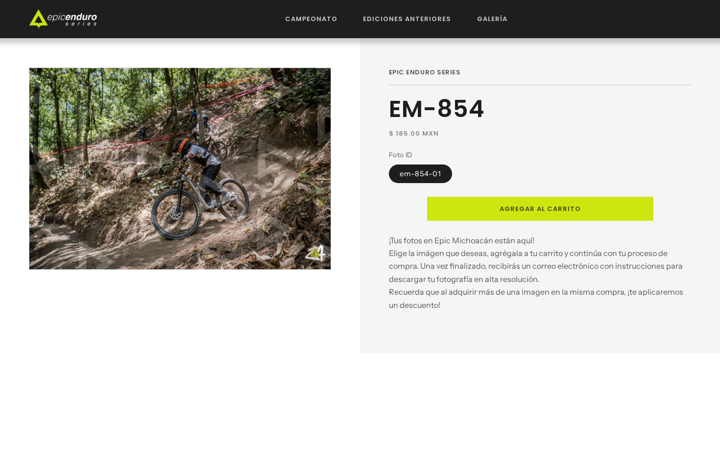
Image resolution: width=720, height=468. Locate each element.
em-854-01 (420, 173)
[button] (311, 19)
